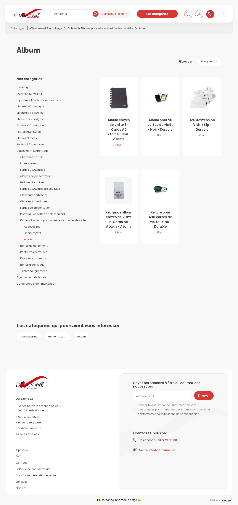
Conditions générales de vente (36, 475)
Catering (22, 87)
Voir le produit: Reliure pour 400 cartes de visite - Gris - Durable (160, 206)
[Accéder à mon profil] (199, 14)
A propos (22, 450)
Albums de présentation (36, 176)
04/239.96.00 (167, 440)
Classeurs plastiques (33, 201)
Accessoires (32, 227)
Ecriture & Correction (30, 125)
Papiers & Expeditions (30, 144)
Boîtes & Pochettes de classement (42, 214)
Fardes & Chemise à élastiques (40, 189)
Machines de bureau (30, 113)
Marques (207, 61)
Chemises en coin (32, 157)
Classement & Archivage (46, 28)
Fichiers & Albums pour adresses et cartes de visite (101, 28)
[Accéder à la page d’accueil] (30, 14)
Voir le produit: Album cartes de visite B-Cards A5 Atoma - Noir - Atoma (119, 116)
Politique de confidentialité (33, 469)
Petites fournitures (29, 132)
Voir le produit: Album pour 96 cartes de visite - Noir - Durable (160, 116)
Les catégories (157, 14)
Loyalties (22, 482)
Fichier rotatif (32, 233)
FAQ (18, 456)
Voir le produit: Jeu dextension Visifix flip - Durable (202, 116)
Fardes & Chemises (32, 170)
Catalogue (18, 28)
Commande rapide (113, 13)
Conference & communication (36, 284)
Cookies (21, 488)
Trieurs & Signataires (33, 271)
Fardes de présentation (35, 208)
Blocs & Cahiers (27, 138)
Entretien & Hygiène (29, 94)
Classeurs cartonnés (34, 195)
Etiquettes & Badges (30, 119)
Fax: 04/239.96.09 (28, 422)
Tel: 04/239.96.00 (28, 416)
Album (143, 28)
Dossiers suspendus (33, 258)
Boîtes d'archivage (32, 265)
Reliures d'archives (32, 182)
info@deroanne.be (28, 428)
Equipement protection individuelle (39, 100)
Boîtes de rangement (34, 246)
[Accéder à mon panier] (188, 14)
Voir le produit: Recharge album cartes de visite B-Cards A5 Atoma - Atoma (119, 206)
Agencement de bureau (32, 277)
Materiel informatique (30, 106)
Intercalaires (28, 163)
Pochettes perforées (33, 252)
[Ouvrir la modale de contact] (210, 14)
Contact (21, 463)
